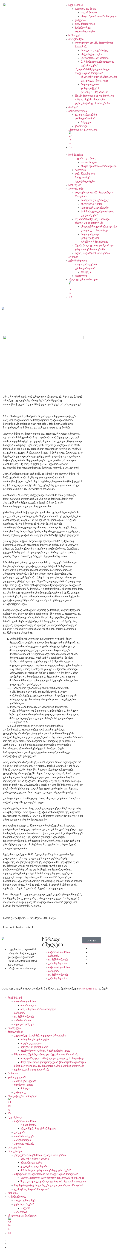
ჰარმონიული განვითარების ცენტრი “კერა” (45, 1050)
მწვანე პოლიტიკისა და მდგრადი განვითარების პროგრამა (49, 1066)
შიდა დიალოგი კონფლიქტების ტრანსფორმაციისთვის (94, 88)
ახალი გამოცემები (86, 114)
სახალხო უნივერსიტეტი (95, 50)
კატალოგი (81, 126)
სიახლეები (74, 35)
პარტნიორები (83, 27)
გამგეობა (80, 20)
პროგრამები (76, 39)
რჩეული (86, 122)
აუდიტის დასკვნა (85, 31)
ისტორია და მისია (85, 8)
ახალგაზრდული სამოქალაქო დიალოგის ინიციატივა (52, 1058)
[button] (90, 151)
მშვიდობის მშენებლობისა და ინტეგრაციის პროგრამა (46, 1054)
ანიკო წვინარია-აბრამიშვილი (98, 16)
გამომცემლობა (77, 111)
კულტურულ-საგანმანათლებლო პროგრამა (40, 1035)
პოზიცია (73, 107)
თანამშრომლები (85, 24)
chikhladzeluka (88, 988)
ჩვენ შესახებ (75, 5)
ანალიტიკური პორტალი (83, 129)
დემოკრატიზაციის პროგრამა (92, 103)
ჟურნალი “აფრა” (85, 118)
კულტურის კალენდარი (95, 58)
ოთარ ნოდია (89, 12)
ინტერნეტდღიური (91, 54)
